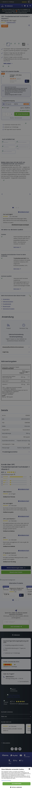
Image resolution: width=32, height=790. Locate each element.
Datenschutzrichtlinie (6, 780)
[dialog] (16, 778)
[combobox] (29, 769)
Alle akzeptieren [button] (16, 783)
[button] (16, 787)
